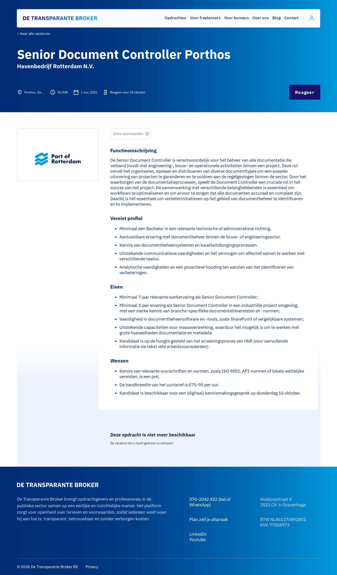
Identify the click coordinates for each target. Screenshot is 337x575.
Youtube (197, 539)
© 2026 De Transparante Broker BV (47, 566)
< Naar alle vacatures (33, 33)
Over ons (260, 17)
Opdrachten (175, 17)
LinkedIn (198, 534)
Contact (291, 17)
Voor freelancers (205, 17)
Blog (276, 17)
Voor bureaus (236, 17)
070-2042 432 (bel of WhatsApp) (209, 501)
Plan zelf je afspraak (208, 519)
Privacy (91, 566)
